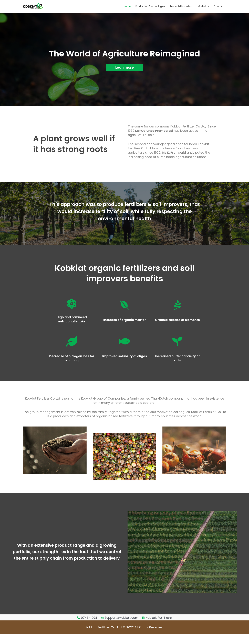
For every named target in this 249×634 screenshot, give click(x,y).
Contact (219, 6)
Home (127, 6)
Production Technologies (150, 6)
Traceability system (181, 6)
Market (202, 6)
